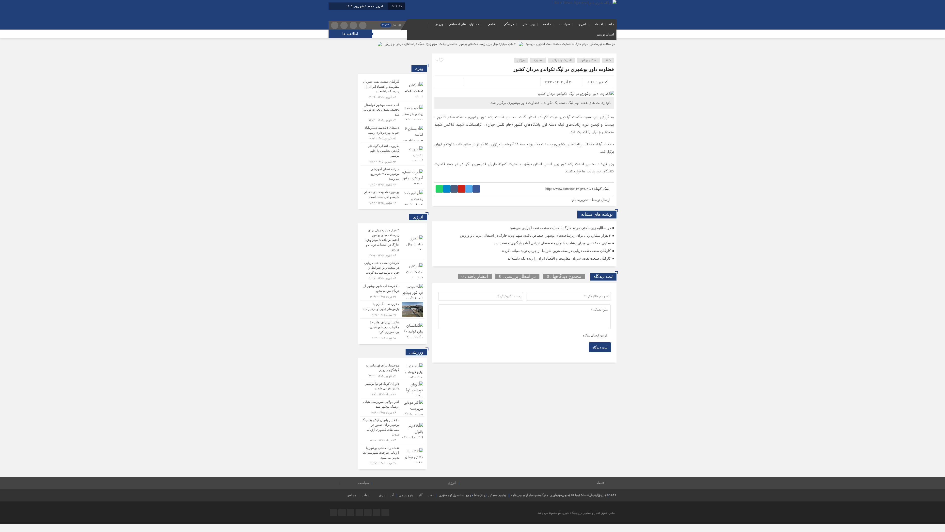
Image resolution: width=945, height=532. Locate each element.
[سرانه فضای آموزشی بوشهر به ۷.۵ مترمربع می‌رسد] (393, 177)
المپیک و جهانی (562, 60)
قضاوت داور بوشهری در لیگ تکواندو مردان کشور (563, 69)
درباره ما (480, 495)
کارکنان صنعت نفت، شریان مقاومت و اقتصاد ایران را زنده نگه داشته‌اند (559, 258)
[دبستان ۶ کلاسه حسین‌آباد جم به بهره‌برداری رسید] (393, 133)
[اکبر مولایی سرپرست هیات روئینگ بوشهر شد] (393, 407)
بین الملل (528, 24)
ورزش (439, 24)
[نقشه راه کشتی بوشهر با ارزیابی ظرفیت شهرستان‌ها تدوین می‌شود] (393, 455)
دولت (365, 495)
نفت (430, 495)
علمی (491, 24)
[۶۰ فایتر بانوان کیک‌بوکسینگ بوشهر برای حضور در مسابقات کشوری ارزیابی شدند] (393, 430)
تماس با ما (518, 495)
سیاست (564, 24)
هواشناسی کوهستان (454, 495)
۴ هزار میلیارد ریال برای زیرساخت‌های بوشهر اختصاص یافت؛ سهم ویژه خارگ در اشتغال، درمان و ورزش (450, 44)
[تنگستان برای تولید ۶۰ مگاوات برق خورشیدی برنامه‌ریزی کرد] (393, 329)
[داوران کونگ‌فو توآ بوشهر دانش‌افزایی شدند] (393, 389)
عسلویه (538, 60)
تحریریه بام (580, 200)
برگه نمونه (539, 495)
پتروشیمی (406, 495)
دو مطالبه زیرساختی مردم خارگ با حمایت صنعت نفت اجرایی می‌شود (570, 44)
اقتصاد (598, 24)
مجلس (352, 495)
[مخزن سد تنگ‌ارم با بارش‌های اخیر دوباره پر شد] (393, 309)
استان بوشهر (605, 34)
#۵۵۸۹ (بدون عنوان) (601, 495)
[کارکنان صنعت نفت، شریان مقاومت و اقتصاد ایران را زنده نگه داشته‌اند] (393, 89)
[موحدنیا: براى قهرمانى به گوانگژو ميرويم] (393, 371)
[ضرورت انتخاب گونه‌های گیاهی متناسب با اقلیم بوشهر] (393, 153)
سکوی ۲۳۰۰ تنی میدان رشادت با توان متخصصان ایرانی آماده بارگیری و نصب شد (552, 243)
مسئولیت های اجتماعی (463, 24)
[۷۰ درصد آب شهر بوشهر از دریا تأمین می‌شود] (393, 291)
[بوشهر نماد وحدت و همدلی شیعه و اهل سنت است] (393, 196)
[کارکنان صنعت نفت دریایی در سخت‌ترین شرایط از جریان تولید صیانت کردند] (393, 270)
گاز (420, 495)
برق (382, 495)
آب (392, 495)
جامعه (547, 24)
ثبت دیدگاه (599, 347)
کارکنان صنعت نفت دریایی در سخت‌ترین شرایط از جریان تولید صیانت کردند (556, 251)
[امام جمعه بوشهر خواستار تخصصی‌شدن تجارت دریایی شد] (393, 112)
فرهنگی (509, 24)
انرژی (582, 24)
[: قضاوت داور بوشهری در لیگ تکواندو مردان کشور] (444, 82)
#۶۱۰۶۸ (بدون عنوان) (567, 495)
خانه (611, 24)
